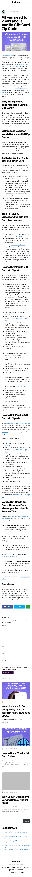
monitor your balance (18, 245)
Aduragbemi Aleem (8, 719)
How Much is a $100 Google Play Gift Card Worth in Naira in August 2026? (16, 711)
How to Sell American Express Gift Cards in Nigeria (16, 833)
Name (3, 646)
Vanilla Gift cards (7, 56)
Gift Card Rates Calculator (16, 869)
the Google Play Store (15, 319)
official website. (18, 236)
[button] (29, 2)
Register (19, 867)
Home (4, 867)
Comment (4, 625)
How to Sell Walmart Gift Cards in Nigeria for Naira (17, 846)
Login (13, 867)
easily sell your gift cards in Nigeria (18, 423)
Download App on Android (16, 870)
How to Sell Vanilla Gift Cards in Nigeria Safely (15, 837)
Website (4, 660)
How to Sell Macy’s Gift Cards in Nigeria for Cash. (16, 842)
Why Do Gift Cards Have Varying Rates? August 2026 (15, 800)
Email (3, 653)
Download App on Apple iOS (16, 872)
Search (3, 818)
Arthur (5, 760)
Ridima (16, 2)
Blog (8, 867)
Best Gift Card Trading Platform (16, 864)
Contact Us (26, 867)
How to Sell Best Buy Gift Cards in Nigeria (16, 850)
